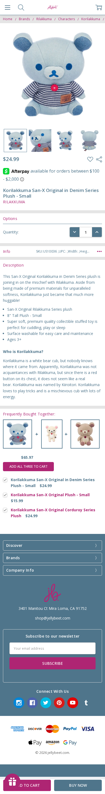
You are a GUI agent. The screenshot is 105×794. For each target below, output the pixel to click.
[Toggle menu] (7, 7)
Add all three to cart (28, 466)
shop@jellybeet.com (52, 618)
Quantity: (11, 232)
